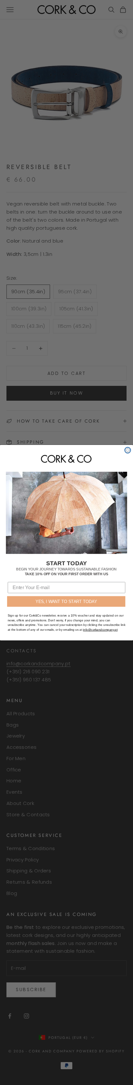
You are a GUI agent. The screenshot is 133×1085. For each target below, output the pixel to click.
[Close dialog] (127, 450)
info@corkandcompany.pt (100, 629)
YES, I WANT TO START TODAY (66, 601)
